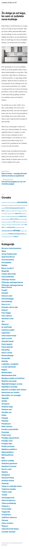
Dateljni (5, 293)
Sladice (5, 472)
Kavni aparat (7, 344)
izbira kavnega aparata (12, 208)
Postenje (5, 432)
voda (5, 227)
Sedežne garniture (9, 463)
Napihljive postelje (9, 387)
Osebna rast (7, 409)
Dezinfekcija (7, 301)
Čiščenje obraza (8, 279)
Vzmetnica (6, 515)
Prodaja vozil (7, 441)
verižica (22, 224)
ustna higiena (8, 224)
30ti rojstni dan (4, 202)
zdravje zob (23, 230)
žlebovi (16, 236)
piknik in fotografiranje (6, 219)
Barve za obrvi (8, 268)
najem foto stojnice (10, 213)
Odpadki (5, 398)
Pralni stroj (6, 435)
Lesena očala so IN (9, 2)
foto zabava (23, 205)
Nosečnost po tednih (10, 392)
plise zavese (14, 219)
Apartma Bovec (8, 257)
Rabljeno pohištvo (9, 449)
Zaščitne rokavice (9, 517)
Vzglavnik (6, 512)
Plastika (5, 421)
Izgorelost (6, 333)
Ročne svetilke (8, 461)
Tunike (4, 495)
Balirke (4, 265)
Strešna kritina (8, 478)
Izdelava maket (8, 330)
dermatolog (22, 202)
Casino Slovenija (9, 274)
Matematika (7, 372)
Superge (5, 483)
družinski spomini (5, 205)
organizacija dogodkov (14, 216)
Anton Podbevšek (9, 254)
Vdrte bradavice (8, 500)
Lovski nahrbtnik (9, 367)
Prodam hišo (7, 444)
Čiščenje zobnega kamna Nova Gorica (12, 286)
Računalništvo (8, 452)
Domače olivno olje (10, 307)
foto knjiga (19, 205)
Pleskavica (6, 424)
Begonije (5, 271)
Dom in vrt (6, 304)
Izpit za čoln (7, 338)
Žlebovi (5, 526)
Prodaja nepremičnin (10, 438)
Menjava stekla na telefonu (13, 378)
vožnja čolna (11, 227)
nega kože (18, 213)
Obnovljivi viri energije (11, 395)
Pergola (5, 418)
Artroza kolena (8, 260)
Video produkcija (9, 503)
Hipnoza (5, 324)
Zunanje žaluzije (8, 532)
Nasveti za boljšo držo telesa (14, 390)
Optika (4, 401)
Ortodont (5, 404)
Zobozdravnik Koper (10, 529)
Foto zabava (7, 316)
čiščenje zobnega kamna (16, 234)
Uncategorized (8, 498)
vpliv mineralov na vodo (19, 227)
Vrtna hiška (6, 509)
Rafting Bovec (8, 455)
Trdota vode (7, 492)
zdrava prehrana (7, 231)
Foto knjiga (6, 313)
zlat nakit (6, 233)
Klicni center (7, 353)
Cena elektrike (8, 277)
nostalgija (8, 216)
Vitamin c (6, 506)
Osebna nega (7, 407)
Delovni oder (7, 296)
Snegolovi (6, 475)
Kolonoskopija (7, 355)
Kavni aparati (7, 347)
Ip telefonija (7, 327)
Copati (4, 290)
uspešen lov (4, 224)
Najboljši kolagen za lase (12, 384)
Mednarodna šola (9, 375)
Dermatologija (8, 299)
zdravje (16, 230)
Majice (4, 370)
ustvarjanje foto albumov (16, 224)
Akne (4, 251)
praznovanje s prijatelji (23, 219)
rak (14, 222)
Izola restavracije (9, 335)
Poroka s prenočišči (10, 429)
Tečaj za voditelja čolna (12, 486)
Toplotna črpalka (9, 489)
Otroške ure (6, 412)
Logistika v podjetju (10, 364)
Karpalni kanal (8, 341)
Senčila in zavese (9, 466)
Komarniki (6, 358)
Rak (3, 458)
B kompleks (6, 262)
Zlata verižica (7, 523)
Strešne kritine (8, 481)
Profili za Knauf (8, 446)
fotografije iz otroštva (12, 205)
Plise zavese (7, 426)
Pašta (4, 415)
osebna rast (22, 216)
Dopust (5, 310)
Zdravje (5, 520)
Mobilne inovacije (9, 381)
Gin (3, 321)
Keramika (6, 350)
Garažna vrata (7, 318)
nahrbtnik (5, 213)
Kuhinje (5, 361)
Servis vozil (6, 469)
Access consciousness (11, 248)
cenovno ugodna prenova (12, 202)
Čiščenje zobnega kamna (12, 282)
